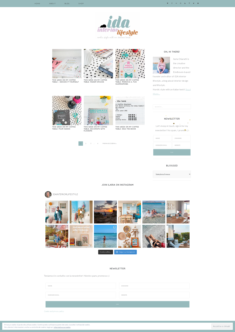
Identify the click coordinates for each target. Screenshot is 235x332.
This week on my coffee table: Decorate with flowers (95, 129)
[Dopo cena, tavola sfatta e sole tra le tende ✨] (178, 236)
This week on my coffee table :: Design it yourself (65, 81)
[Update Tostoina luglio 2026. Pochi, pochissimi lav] (129, 212)
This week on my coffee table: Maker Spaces (95, 81)
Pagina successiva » (110, 143)
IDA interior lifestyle (117, 25)
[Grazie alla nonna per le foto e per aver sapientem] (153, 212)
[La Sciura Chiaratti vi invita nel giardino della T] (56, 236)
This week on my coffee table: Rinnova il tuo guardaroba (127, 82)
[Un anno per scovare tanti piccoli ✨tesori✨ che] (81, 236)
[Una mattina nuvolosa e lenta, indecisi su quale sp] (178, 212)
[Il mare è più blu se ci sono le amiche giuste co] (153, 236)
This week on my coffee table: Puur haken (64, 128)
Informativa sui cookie (62, 327)
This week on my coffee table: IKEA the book (127, 128)
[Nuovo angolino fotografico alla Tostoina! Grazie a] (129, 236)
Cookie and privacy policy (54, 311)
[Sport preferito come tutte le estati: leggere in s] (105, 236)
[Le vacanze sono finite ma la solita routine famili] (81, 212)
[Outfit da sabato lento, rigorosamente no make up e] (56, 212)
